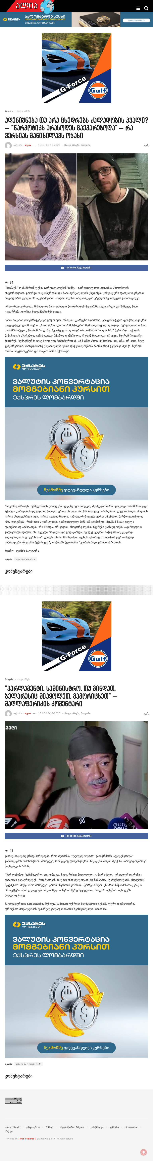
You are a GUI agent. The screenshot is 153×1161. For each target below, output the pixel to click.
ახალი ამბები (23, 111)
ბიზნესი (50, 1127)
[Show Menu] (138, 8)
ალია (28, 145)
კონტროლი (97, 1127)
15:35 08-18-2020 (49, 145)
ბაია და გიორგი (25, 559)
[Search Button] (146, 8)
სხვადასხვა (131, 1127)
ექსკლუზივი (33, 1127)
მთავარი (9, 111)
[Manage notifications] (143, 1152)
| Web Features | (27, 1138)
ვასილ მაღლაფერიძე (28, 1064)
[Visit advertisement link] (76, 71)
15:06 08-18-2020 (49, 713)
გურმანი (114, 1127)
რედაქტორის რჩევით (72, 1127)
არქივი (9, 1131)
